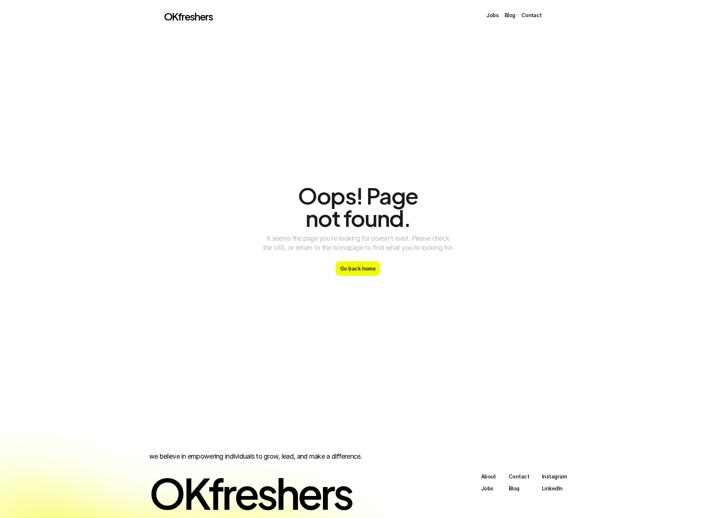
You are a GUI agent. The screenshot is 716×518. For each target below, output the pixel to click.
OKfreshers (188, 15)
